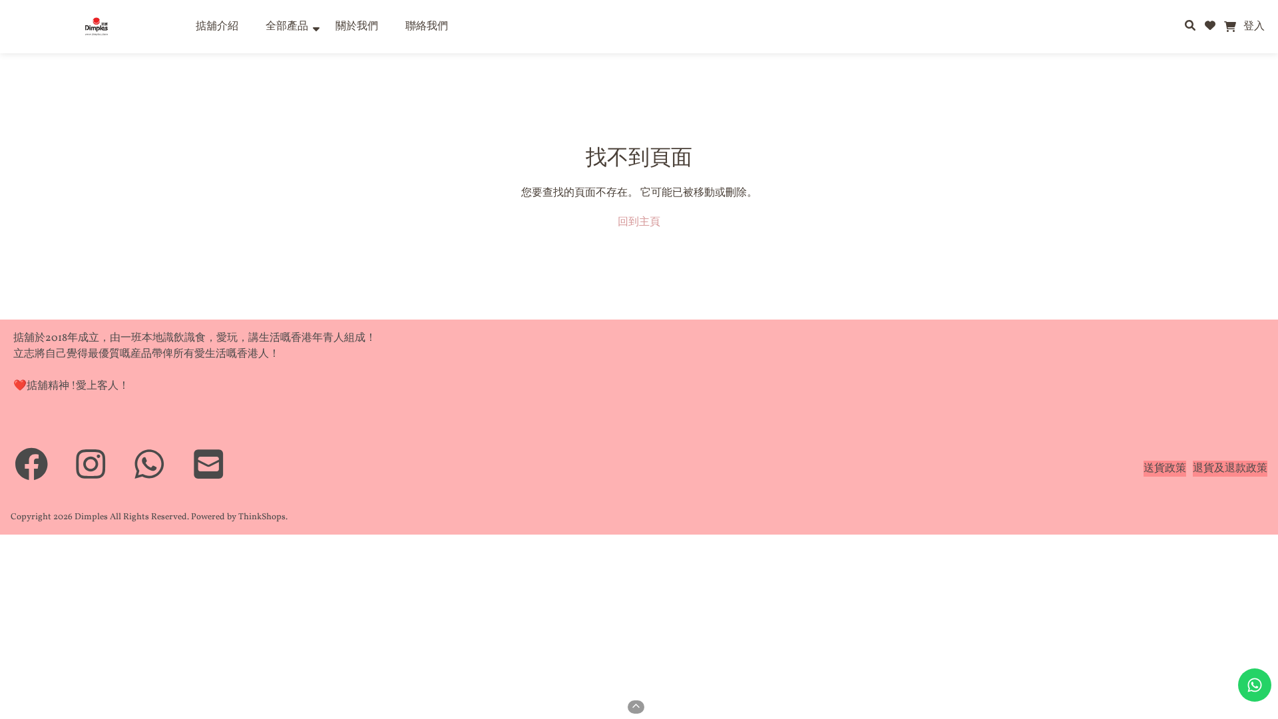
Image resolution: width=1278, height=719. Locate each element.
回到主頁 (639, 222)
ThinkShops (262, 517)
